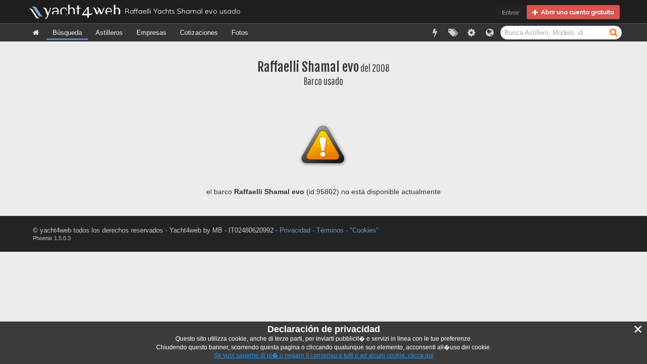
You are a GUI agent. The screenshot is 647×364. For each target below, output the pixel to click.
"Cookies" (364, 230)
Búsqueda (67, 32)
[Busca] (613, 32)
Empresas (151, 32)
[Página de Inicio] (36, 32)
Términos (330, 230)
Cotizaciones (199, 32)
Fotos (240, 32)
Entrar (510, 12)
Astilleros (109, 32)
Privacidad (295, 230)
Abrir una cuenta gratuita (576, 12)
